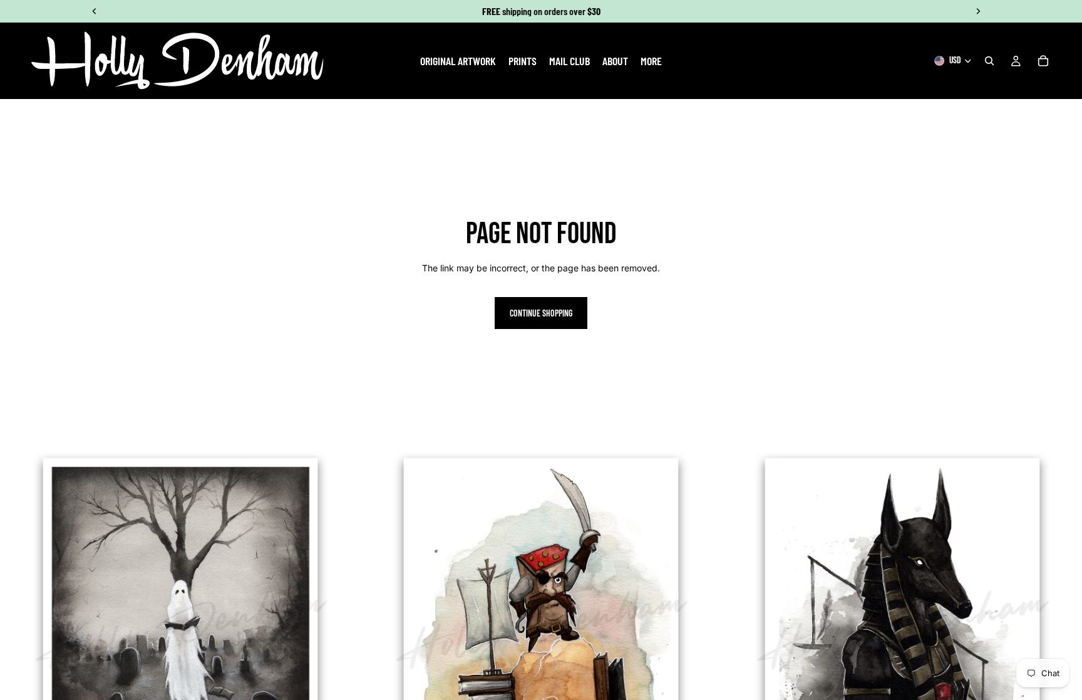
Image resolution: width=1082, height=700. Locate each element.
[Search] (989, 61)
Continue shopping (541, 313)
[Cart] (1043, 61)
